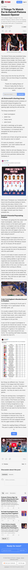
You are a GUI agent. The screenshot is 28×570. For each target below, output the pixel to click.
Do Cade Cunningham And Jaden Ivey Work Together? (9, 512)
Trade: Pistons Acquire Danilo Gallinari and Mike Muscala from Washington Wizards (9, 526)
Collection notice (14, 559)
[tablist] (7, 474)
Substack (6, 567)
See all (4, 538)
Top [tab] (3, 493)
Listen (24, 26)
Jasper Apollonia (11, 518)
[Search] (25, 493)
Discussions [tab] (12, 493)
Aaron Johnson (8, 26)
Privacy (18, 558)
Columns (4, 6)
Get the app (21, 563)
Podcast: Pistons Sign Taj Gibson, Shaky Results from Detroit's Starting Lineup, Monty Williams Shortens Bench (9, 499)
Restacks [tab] (11, 474)
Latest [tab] (6, 493)
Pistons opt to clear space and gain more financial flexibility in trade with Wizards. (10, 530)
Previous (6, 464)
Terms (22, 558)
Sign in (25, 2)
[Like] (2, 30)
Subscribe (19, 2)
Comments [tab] (4, 474)
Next (23, 464)
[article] (14, 502)
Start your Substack (10, 563)
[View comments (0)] (6, 30)
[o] (14, 289)
